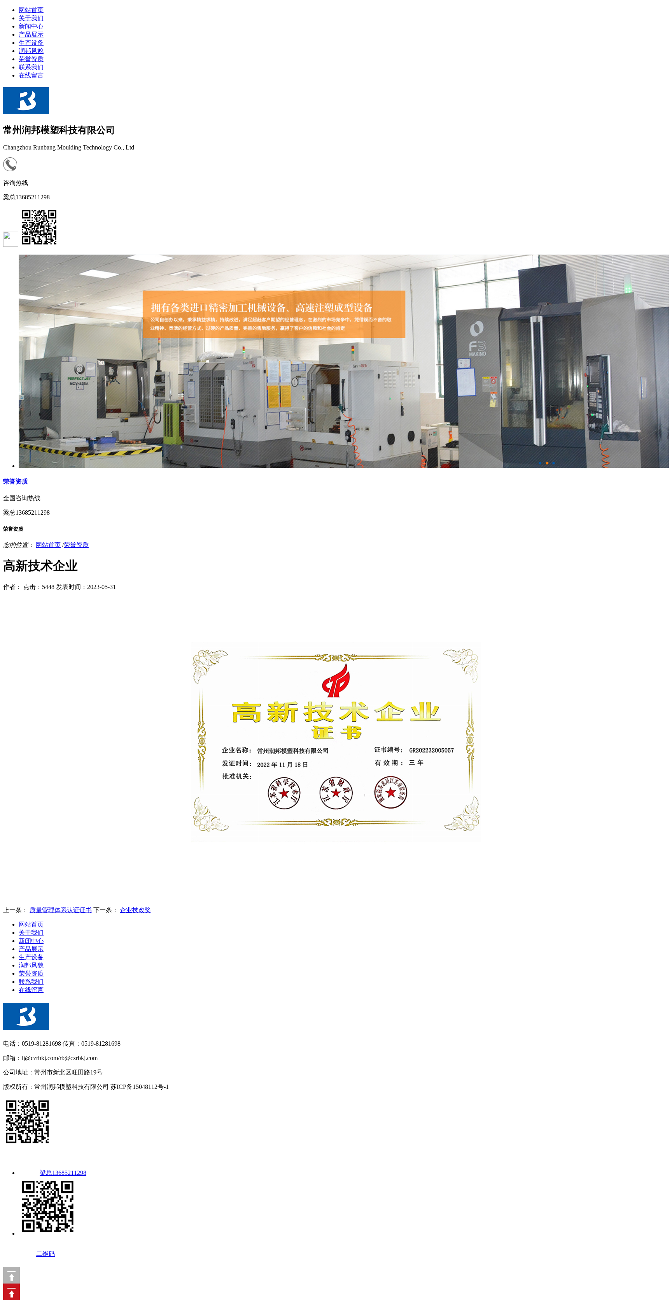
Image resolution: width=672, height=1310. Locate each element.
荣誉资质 (31, 59)
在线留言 (31, 75)
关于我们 (31, 18)
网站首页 (31, 10)
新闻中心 (31, 26)
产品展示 (31, 34)
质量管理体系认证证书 (61, 910)
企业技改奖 (135, 910)
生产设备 (31, 42)
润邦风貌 (31, 50)
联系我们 (31, 67)
